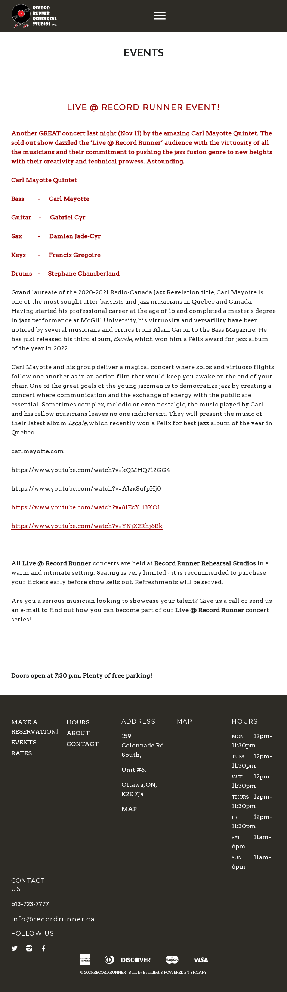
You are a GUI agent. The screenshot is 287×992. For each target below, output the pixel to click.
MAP (129, 809)
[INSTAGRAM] (29, 948)
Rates (21, 753)
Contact (83, 743)
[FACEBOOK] (43, 948)
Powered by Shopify (185, 972)
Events (23, 742)
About (78, 733)
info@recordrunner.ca (53, 919)
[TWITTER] (14, 948)
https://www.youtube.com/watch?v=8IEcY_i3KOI (85, 507)
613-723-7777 (30, 903)
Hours (78, 722)
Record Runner (109, 972)
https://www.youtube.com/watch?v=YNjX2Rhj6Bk (87, 525)
